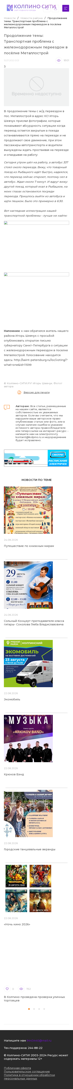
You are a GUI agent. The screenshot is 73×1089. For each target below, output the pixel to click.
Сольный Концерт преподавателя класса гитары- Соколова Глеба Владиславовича (34, 622)
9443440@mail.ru (39, 1040)
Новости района (31, 18)
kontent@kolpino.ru (28, 437)
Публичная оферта (17, 1068)
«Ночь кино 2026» (17, 924)
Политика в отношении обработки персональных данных (29, 1076)
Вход (55, 8)
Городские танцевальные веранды (29, 849)
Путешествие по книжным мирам (29, 546)
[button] (29, 1009)
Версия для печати (37, 392)
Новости (10, 18)
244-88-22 (35, 1048)
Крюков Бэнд (14, 774)
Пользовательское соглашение (27, 1071)
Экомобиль (12, 699)
